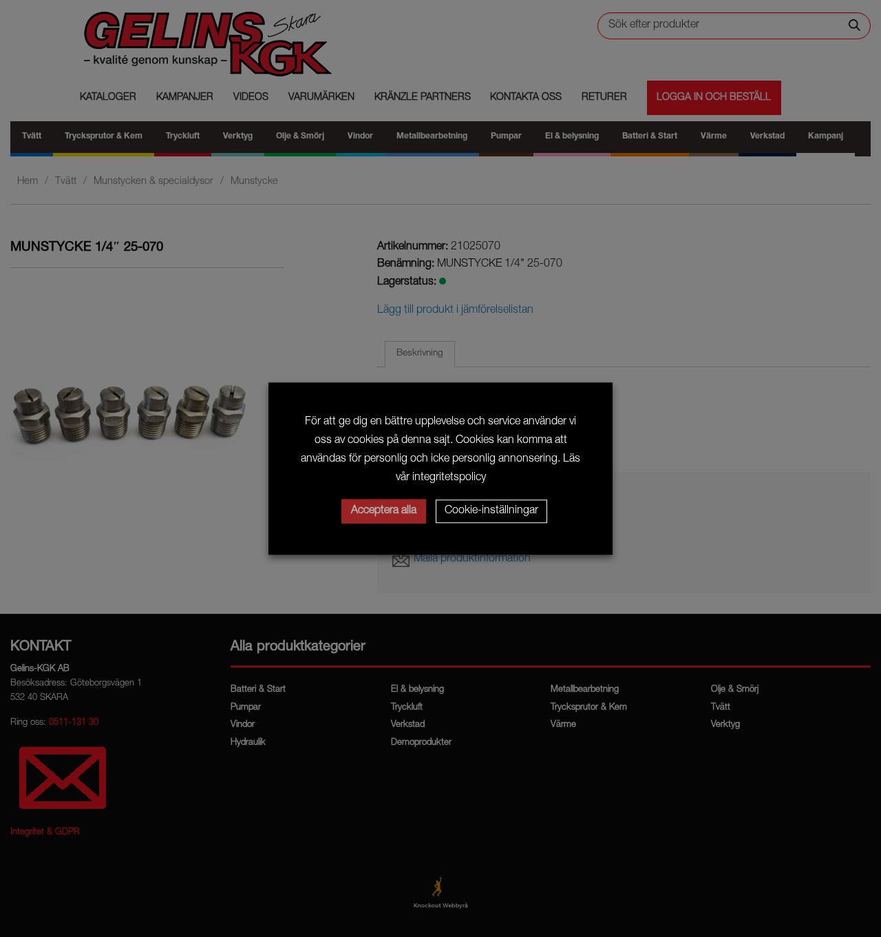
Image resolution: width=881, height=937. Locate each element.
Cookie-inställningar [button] (491, 511)
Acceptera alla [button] (383, 511)
